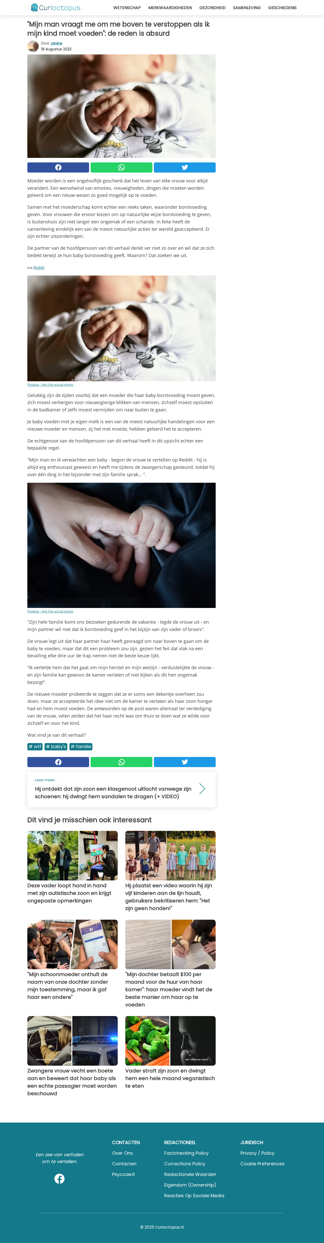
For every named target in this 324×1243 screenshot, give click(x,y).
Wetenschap (127, 8)
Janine (56, 43)
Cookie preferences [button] (262, 1164)
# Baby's (56, 746)
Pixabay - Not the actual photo (50, 384)
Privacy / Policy (257, 1153)
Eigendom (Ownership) (190, 1185)
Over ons (122, 1153)
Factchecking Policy (186, 1153)
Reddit (39, 267)
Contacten (124, 1164)
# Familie (81, 746)
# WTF (35, 746)
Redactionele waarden (190, 1174)
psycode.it (123, 1174)
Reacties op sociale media (194, 1195)
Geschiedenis (282, 8)
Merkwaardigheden (170, 8)
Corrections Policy (184, 1164)
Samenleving (247, 8)
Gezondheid (212, 8)
